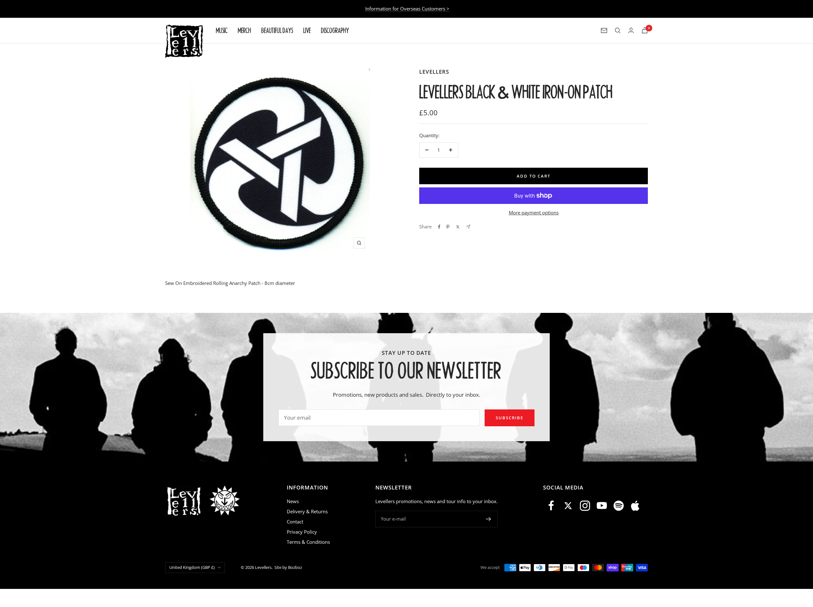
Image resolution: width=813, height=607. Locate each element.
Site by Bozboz (288, 567)
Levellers (434, 71)
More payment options (534, 212)
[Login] (631, 30)
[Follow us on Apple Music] (635, 506)
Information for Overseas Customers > (407, 8)
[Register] (488, 519)
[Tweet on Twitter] (457, 227)
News (293, 501)
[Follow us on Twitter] (568, 506)
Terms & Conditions (308, 542)
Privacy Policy (302, 532)
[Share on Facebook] (439, 227)
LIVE (307, 30)
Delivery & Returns (307, 511)
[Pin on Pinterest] (447, 227)
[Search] (618, 30)
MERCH (244, 30)
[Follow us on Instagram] (585, 506)
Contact (295, 521)
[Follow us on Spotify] (618, 506)
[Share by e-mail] (468, 227)
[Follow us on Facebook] (551, 506)
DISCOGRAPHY (335, 30)
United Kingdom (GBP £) (192, 567)
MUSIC (222, 30)
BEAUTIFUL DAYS (277, 30)
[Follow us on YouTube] (601, 506)
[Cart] (645, 30)
